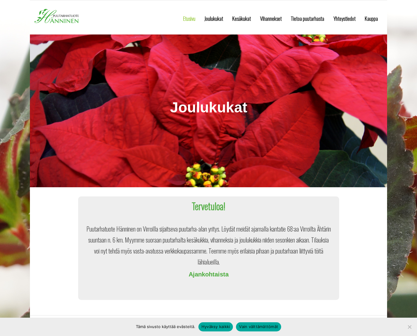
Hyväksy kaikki (215, 326)
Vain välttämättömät (258, 326)
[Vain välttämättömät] (409, 327)
